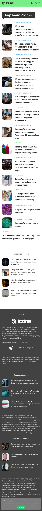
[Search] (32, 3)
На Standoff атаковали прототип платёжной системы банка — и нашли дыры (26, 165)
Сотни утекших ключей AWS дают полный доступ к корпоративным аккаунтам (24, 261)
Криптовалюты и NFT (24, 22)
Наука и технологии (24, 219)
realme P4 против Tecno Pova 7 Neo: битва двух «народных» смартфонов (24, 382)
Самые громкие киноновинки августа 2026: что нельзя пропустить (25, 445)
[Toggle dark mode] (36, 3)
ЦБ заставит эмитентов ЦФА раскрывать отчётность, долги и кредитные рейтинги (25, 83)
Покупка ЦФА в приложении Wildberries (27, 211)
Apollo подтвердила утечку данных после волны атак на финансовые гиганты (24, 293)
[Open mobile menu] (39, 3)
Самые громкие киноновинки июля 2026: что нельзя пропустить (24, 466)
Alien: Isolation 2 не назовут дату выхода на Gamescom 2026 (23, 281)
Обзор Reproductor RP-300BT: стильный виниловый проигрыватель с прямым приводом (25, 403)
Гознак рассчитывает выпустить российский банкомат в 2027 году (25, 197)
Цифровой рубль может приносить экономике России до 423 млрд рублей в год (27, 133)
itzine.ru (23, 500)
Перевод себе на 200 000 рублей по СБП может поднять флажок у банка (26, 150)
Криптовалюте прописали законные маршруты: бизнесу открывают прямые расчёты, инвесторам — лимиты (26, 64)
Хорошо (21, 507)
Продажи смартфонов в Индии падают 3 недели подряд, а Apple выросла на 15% (23, 272)
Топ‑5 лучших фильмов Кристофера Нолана (24, 455)
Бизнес (19, 143)
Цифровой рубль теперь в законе (26, 224)
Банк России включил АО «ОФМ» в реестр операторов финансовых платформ (21, 237)
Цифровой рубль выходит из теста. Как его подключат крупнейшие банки (27, 100)
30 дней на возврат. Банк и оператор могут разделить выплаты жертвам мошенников (27, 115)
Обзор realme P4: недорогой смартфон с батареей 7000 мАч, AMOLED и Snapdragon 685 (25, 393)
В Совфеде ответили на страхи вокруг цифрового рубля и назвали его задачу (27, 47)
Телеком (19, 107)
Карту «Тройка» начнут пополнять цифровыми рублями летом (25, 182)
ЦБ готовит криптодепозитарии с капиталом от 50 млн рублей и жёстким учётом (26, 30)
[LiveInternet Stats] (16, 347)
